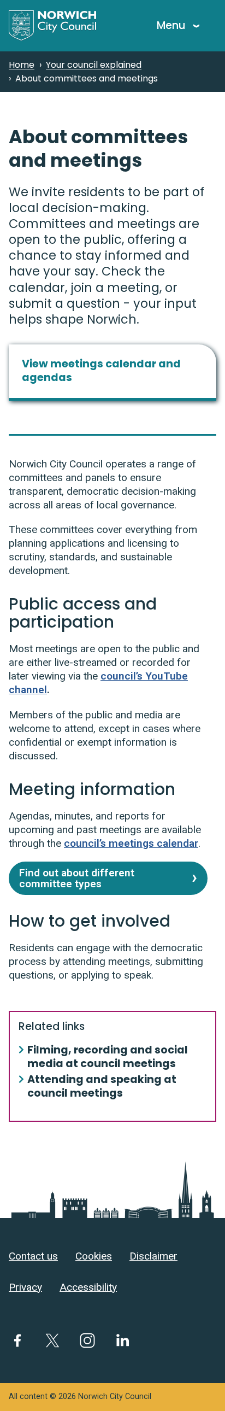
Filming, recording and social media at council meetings (107, 1057)
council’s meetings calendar (131, 843)
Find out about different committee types (76, 877)
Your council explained (93, 64)
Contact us (33, 1256)
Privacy (25, 1287)
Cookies (93, 1256)
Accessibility (88, 1287)
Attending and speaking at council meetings (101, 1086)
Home (21, 64)
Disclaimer (153, 1256)
